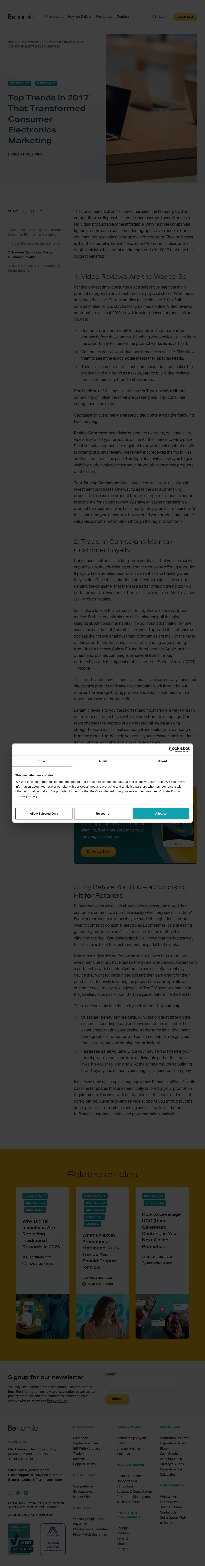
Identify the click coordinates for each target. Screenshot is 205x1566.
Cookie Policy (169, 791)
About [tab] (162, 761)
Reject (100, 813)
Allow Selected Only (44, 813)
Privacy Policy (27, 796)
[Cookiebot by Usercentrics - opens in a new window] (172, 750)
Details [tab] (103, 761)
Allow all (161, 813)
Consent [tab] (42, 761)
